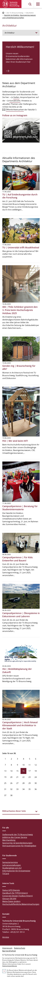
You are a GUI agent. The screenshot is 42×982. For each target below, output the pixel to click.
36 (36, 789)
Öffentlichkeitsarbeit (15, 109)
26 (11, 783)
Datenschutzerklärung (9, 966)
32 (11, 789)
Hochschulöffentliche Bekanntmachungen (20, 904)
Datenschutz (19, 948)
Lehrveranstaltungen (11, 865)
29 (29, 783)
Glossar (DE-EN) (9, 898)
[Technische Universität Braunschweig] (11, 4)
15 (17, 771)
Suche (30, 4)
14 (11, 771)
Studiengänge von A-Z (11, 868)
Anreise (5, 937)
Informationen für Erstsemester (16, 870)
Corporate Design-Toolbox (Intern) (17, 896)
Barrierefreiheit (9, 951)
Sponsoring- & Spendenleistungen (17, 843)
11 (29, 765)
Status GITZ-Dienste (11, 890)
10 (23, 765)
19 (5, 777)
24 (36, 777)
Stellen (16, 97)
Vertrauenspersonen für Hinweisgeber (19, 845)
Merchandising (8, 840)
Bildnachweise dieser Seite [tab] (14, 811)
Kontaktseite (14, 100)
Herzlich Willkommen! (20, 47)
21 (17, 777)
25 (5, 783)
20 (11, 777)
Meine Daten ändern (11, 901)
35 (29, 789)
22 (23, 777)
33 (17, 789)
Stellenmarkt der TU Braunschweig (17, 834)
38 (11, 795)
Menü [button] (38, 4)
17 (29, 771)
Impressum (7, 948)
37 (5, 795)
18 (36, 771)
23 (29, 777)
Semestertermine (10, 862)
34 (23, 789)
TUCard (5, 873)
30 (36, 783)
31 (5, 789)
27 (17, 783)
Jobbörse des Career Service (14, 837)
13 (5, 771)
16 (23, 771)
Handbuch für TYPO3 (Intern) (15, 893)
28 (23, 783)
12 (36, 765)
